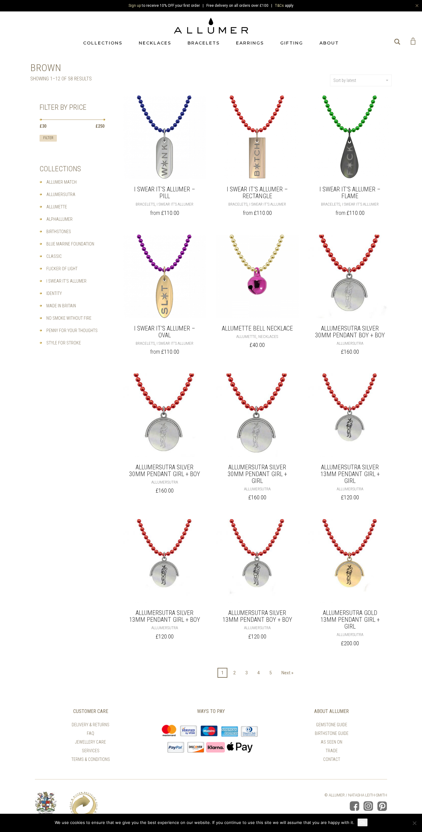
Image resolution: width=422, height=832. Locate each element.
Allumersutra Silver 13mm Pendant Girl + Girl (350, 473)
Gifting (291, 43)
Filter (48, 138)
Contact (331, 759)
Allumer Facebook (354, 806)
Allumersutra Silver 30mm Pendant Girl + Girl (257, 473)
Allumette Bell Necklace (257, 328)
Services (90, 750)
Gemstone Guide (331, 724)
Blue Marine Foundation (70, 243)
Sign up (135, 5)
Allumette (246, 336)
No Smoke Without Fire (68, 318)
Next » (287, 672)
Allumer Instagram (368, 806)
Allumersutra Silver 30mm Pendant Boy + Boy (350, 332)
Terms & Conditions (90, 759)
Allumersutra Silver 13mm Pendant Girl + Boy (164, 616)
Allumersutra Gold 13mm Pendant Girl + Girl (350, 619)
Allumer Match (61, 182)
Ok (362, 822)
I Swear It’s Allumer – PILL (164, 193)
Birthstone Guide (331, 733)
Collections (102, 43)
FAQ (90, 733)
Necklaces (155, 43)
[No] (414, 823)
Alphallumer (59, 219)
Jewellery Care (90, 742)
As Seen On (331, 742)
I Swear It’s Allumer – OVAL (164, 332)
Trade (332, 750)
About (329, 43)
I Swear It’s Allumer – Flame (350, 193)
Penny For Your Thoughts (72, 330)
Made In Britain (61, 305)
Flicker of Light (62, 268)
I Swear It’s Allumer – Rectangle (257, 193)
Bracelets (204, 43)
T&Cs (279, 5)
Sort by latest (344, 80)
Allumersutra (350, 343)
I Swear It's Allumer (175, 204)
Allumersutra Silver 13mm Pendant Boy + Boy (257, 616)
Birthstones (58, 231)
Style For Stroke (63, 342)
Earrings (250, 43)
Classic (54, 256)
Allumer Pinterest (382, 806)
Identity (54, 293)
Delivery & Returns (90, 724)
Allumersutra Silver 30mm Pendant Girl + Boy (164, 470)
